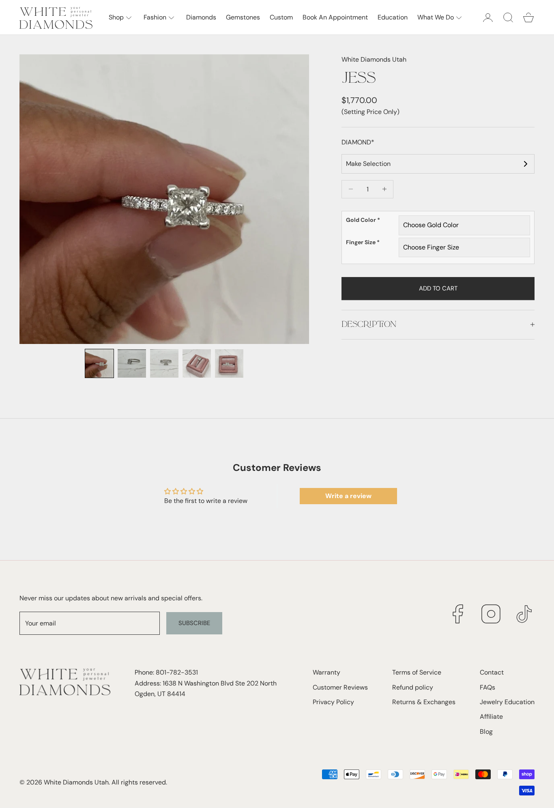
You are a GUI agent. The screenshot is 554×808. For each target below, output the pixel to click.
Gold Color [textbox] (363, 219)
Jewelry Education (507, 702)
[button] (99, 363)
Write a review (348, 496)
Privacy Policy (333, 702)
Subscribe (194, 623)
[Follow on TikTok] (524, 614)
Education (393, 17)
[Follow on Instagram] (491, 614)
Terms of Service (416, 672)
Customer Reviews (340, 687)
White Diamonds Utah (373, 59)
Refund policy (412, 687)
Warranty (326, 672)
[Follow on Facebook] (458, 614)
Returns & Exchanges (423, 702)
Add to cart (438, 288)
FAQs (487, 687)
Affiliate (491, 716)
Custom (281, 17)
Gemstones (243, 17)
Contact (492, 672)
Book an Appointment (335, 17)
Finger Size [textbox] (363, 241)
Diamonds (201, 17)
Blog (486, 731)
